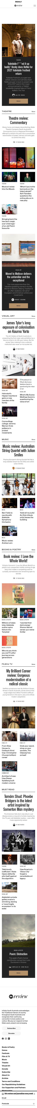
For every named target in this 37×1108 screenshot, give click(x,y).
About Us (6, 1075)
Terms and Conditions (11, 1081)
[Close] (34, 1094)
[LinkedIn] (9, 1039)
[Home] (18, 2)
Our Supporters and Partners (14, 1088)
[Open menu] (35, 6)
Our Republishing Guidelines (13, 1084)
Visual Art (6, 1066)
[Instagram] (6, 1039)
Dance (4, 1050)
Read (18, 101)
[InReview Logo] (18, 5)
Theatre (5, 1063)
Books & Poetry (8, 1047)
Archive (5, 1078)
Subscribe (11, 1028)
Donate (11, 1033)
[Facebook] (3, 1039)
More (33, 111)
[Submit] (33, 1103)
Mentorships (7, 1091)
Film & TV (6, 1056)
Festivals (5, 1053)
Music (4, 1060)
